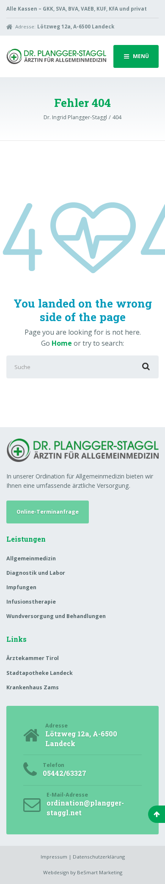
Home (62, 343)
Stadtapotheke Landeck (39, 673)
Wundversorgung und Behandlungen (56, 616)
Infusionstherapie (31, 601)
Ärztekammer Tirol (32, 658)
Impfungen (21, 587)
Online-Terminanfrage (47, 511)
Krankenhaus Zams (32, 687)
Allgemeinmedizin (31, 558)
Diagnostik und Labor (35, 572)
